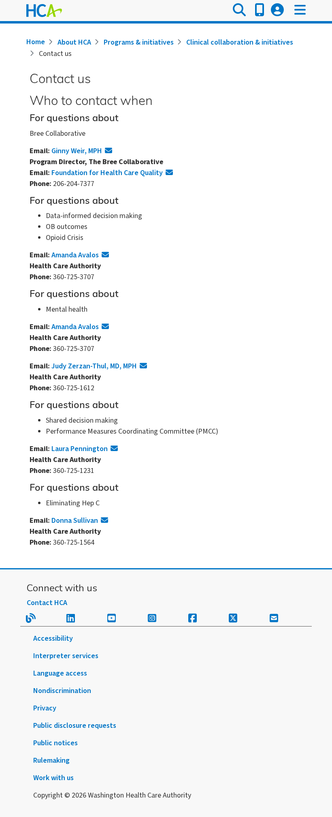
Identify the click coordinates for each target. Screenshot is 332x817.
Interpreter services (65, 656)
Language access (60, 673)
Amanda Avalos (75, 255)
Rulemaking (51, 760)
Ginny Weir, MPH (76, 151)
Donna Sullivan (74, 520)
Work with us (53, 778)
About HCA (74, 42)
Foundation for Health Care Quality (107, 173)
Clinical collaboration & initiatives (239, 42)
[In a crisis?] (259, 10)
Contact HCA (47, 603)
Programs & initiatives (139, 42)
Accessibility (53, 638)
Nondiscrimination (62, 691)
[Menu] (300, 10)
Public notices (55, 743)
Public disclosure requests (74, 726)
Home (35, 42)
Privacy (44, 708)
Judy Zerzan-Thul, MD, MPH (94, 366)
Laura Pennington (79, 449)
